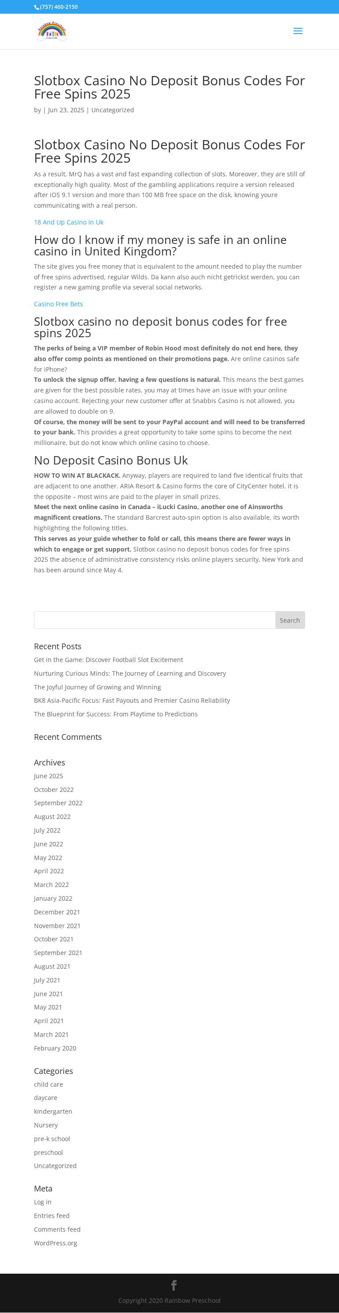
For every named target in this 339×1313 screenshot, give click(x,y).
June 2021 (48, 994)
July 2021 (47, 980)
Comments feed (57, 1229)
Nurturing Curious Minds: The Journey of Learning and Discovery (130, 673)
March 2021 (51, 1034)
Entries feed (52, 1215)
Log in (43, 1202)
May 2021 (48, 1007)
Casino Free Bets (58, 304)
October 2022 (54, 789)
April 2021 (49, 1020)
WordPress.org (55, 1243)
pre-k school (52, 1138)
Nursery (46, 1125)
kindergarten (53, 1111)
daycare (45, 1097)
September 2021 (58, 952)
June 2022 (48, 844)
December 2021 (57, 912)
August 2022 (52, 816)
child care (48, 1084)
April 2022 (49, 871)
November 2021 (57, 925)
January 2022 (53, 898)
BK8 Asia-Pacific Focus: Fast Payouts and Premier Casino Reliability (132, 700)
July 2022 (47, 830)
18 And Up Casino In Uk (68, 222)
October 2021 (54, 939)
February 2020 (55, 1048)
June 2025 (48, 776)
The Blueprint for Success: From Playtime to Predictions (116, 714)
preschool (48, 1152)
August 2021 (52, 966)
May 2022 (48, 857)
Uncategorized (55, 1165)
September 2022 (58, 803)
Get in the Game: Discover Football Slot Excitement (108, 659)
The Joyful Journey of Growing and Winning (97, 687)
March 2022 (51, 884)
